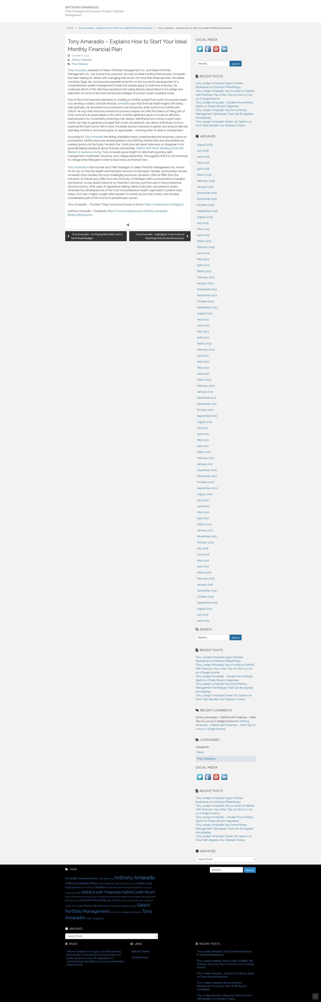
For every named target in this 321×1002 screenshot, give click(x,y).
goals (109, 900)
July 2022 (203, 355)
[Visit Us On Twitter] (200, 52)
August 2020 (205, 494)
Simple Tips (115, 912)
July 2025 (203, 223)
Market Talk (70, 906)
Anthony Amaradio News (81, 883)
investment (148, 900)
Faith (78, 892)
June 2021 (203, 434)
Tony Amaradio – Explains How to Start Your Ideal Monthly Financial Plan (115, 28)
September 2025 (207, 211)
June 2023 (203, 325)
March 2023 (204, 343)
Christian (99, 887)
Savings (133, 906)
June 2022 (203, 361)
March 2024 (204, 271)
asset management (106, 883)
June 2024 (203, 253)
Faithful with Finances (101, 892)
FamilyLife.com (78, 897)
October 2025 (205, 205)
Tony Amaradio (77, 70)
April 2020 (203, 518)
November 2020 (207, 476)
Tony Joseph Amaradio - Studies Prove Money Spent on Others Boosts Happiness (225, 975)
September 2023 (207, 307)
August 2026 (205, 144)
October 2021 (205, 409)
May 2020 (203, 512)
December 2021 (207, 397)
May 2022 (203, 367)
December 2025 (207, 193)
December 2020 (207, 470)
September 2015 (207, 602)
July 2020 (203, 500)
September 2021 (207, 415)
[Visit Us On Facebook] (208, 52)
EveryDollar (70, 893)
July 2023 (203, 319)
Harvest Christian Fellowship (130, 900)
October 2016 (205, 542)
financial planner (148, 897)
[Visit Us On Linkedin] (224, 52)
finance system (91, 897)
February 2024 (206, 277)
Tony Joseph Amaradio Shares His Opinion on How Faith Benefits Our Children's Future (224, 997)
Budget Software (72, 888)
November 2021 (207, 403)
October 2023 (205, 301)
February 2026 (206, 180)
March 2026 (204, 174)
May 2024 (203, 259)
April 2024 (203, 265)
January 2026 (205, 186)
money (79, 905)
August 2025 (205, 217)
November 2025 (207, 199)
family (68, 897)
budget (148, 883)
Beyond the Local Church (126, 883)
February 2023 (206, 349)
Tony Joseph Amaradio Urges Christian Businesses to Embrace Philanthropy (224, 953)
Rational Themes (141, 951)
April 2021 (203, 446)
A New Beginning (105, 879)
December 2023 (207, 289)
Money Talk (90, 905)
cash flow (89, 888)
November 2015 (207, 590)
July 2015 (202, 614)
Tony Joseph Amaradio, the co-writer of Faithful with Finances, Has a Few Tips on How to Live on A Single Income (225, 94)
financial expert (120, 897)
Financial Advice (106, 897)
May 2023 (203, 331)
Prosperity (125, 906)
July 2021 (202, 428)
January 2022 (205, 391)
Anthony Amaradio (82, 59)
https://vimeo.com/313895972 (164, 204)
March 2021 (204, 452)
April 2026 (203, 168)
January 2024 (205, 283)
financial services (72, 900)
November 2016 (207, 536)
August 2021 (204, 421)
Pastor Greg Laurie (112, 906)
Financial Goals (133, 897)
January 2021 (205, 464)
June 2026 (203, 156)
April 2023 (203, 337)
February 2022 (206, 385)
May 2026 (203, 162)
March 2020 (204, 524)
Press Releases (80, 64)
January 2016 (205, 584)
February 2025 (206, 247)
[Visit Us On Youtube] (216, 52)
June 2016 (203, 554)
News (101, 905)
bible (141, 883)
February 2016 (206, 578)
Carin (82, 888)
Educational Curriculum (141, 888)
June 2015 (203, 620)
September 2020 (207, 488)
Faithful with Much (138, 892)
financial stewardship (93, 900)
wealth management (95, 918)
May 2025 (203, 229)
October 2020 (205, 482)
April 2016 (203, 566)
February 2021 (205, 458)
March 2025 (204, 241)
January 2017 (205, 530)
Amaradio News (87, 878)
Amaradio (124, 103)
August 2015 (204, 608)
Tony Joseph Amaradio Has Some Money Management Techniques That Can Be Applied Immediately (224, 113)
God (114, 900)
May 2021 (203, 440)
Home (70, 28)
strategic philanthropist (131, 912)
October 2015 (205, 596)
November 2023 (207, 295)
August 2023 (205, 313)
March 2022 (204, 379)
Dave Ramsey (124, 888)
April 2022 (203, 373)
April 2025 (203, 235)
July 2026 (203, 150)
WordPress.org (140, 957)
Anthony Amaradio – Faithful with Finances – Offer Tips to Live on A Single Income (225, 725)
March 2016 (204, 572)
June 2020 (203, 506)
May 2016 (203, 560)
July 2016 (202, 548)
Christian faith (112, 888)
